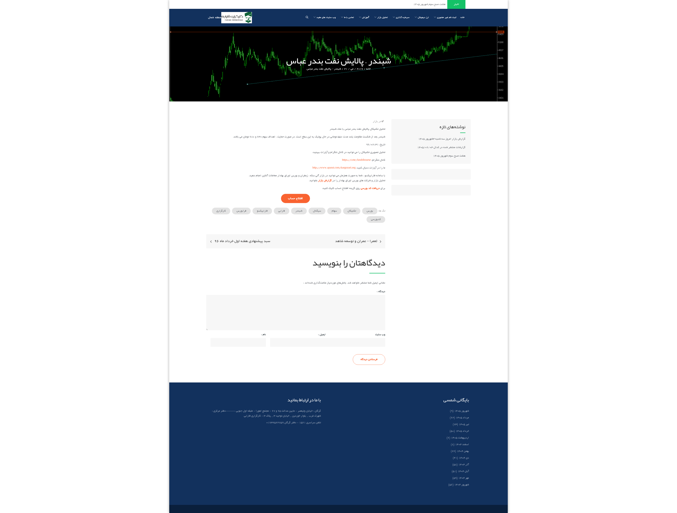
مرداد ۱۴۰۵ (462, 417)
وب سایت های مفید (326, 17)
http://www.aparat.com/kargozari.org (334, 168)
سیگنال (317, 211)
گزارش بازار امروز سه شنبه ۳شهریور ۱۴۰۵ (441, 139)
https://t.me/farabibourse (356, 160)
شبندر (298, 211)
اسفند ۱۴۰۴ (462, 444)
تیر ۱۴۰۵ (464, 424)
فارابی (281, 211)
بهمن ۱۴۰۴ (463, 451)
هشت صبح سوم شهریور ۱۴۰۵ (449, 156)
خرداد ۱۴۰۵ (462, 431)
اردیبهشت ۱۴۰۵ (460, 437)
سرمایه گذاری (403, 17)
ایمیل (322, 334)
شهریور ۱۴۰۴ (461, 484)
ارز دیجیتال (423, 17)
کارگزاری (221, 211)
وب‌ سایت (380, 334)
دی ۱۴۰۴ (464, 458)
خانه (463, 17)
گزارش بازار (325, 180)
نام (263, 334)
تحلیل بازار (382, 17)
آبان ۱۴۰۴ (463, 471)
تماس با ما (349, 17)
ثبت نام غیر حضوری (446, 17)
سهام (334, 211)
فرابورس (241, 211)
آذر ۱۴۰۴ (463, 464)
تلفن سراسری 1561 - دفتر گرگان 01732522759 (293, 422)
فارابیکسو (262, 211)
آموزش (365, 17)
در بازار (377, 121)
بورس (370, 211)
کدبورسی (376, 219)
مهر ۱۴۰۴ (463, 478)
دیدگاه (381, 291)
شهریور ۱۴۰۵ (461, 411)
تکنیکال (351, 211)
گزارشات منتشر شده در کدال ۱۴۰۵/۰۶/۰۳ (441, 147)
